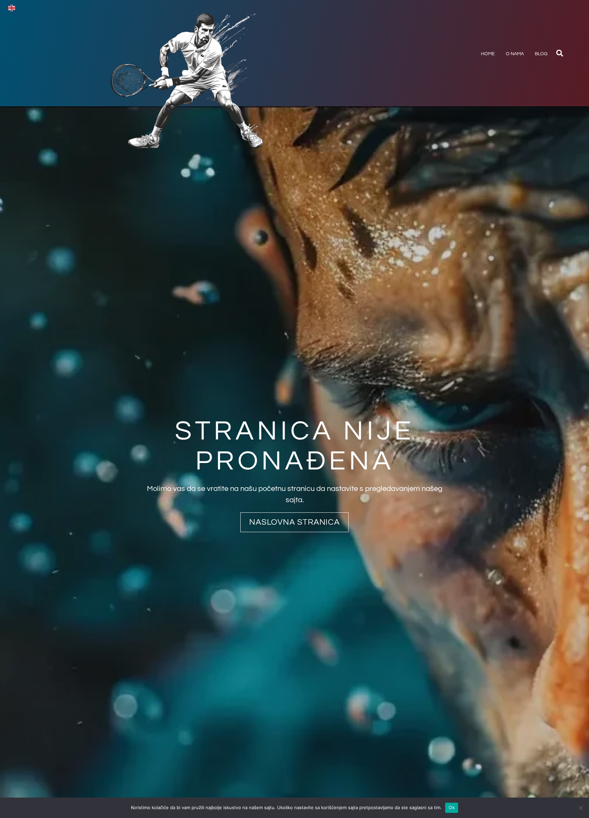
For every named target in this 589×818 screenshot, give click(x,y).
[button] (559, 53)
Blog (541, 53)
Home (488, 53)
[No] (580, 807)
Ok (452, 807)
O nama (515, 53)
